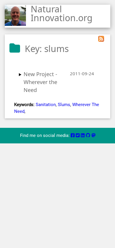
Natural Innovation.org (61, 13)
